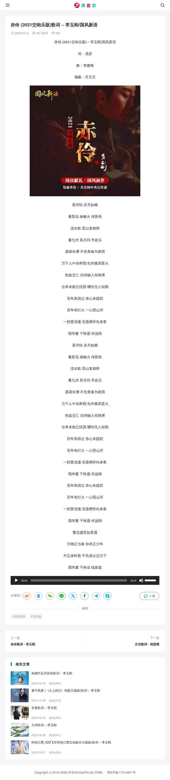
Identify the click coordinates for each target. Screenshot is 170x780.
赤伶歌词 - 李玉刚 (23, 640)
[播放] (16, 580)
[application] (85, 580)
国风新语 (20, 616)
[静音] (141, 580)
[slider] (151, 580)
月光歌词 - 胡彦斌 (147, 640)
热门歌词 (42, 33)
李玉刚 (37, 616)
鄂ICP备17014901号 (121, 772)
